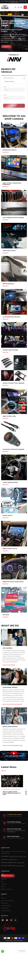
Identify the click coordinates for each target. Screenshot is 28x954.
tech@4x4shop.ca (20, 865)
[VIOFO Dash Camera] (14, 235)
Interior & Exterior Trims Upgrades (13, 383)
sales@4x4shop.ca (12, 859)
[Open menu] (25, 7)
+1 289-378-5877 (20, 862)
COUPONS (3, 884)
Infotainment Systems (10, 150)
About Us (3, 897)
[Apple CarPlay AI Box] (14, 401)
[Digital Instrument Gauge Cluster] (14, 566)
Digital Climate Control (10, 548)
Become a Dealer (8, 875)
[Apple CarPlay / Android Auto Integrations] (14, 168)
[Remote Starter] (14, 500)
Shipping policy (5, 908)
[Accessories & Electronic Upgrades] (14, 434)
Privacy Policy (4, 903)
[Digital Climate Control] (14, 533)
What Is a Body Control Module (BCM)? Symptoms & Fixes (12, 793)
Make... (5, 86)
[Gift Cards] (14, 600)
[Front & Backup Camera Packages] (14, 202)
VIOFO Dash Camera (9, 250)
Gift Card (3, 886)
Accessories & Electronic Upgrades (13, 449)
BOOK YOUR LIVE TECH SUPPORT (12, 704)
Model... (5, 95)
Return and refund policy (7, 900)
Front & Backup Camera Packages (13, 217)
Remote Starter (7, 515)
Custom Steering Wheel (10, 482)
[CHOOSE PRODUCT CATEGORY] (24, 78)
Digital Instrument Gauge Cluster (13, 581)
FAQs (2, 881)
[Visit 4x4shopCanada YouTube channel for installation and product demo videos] (14, 756)
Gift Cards (6, 614)
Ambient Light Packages (10, 350)
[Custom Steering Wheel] (14, 467)
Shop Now (6, 46)
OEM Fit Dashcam (8, 283)
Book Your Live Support (6, 889)
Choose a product (8, 77)
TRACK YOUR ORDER (9, 665)
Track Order (4, 879)
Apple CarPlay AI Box (9, 416)
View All (3, 770)
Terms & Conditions (5, 905)
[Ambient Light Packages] (14, 335)
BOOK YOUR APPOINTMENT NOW (12, 745)
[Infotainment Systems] (14, 135)
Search (14, 105)
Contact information (6, 910)
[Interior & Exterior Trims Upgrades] (14, 368)
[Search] (15, 7)
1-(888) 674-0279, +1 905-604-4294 (17, 856)
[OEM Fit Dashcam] (14, 269)
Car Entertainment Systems (11, 317)
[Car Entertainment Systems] (14, 302)
